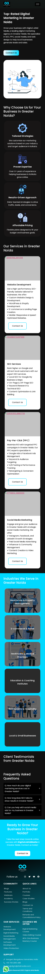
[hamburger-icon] (37, 4)
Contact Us (17, 326)
